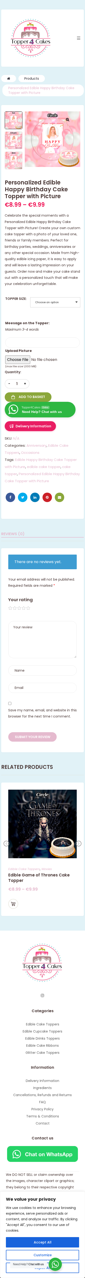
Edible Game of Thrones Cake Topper (39, 878)
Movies (47, 869)
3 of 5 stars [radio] (19, 608)
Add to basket (32, 396)
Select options (13, 904)
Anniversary (36, 445)
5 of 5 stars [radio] (28, 608)
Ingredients (42, 1087)
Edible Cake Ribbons (42, 1045)
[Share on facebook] (10, 497)
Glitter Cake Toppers (43, 1052)
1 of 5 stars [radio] (10, 608)
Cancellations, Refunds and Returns (42, 1095)
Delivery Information (42, 1080)
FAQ (42, 1102)
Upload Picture (18, 350)
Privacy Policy (42, 1109)
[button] (67, 119)
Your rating (20, 600)
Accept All (42, 1242)
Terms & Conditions (42, 1116)
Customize (43, 1255)
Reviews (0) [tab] (13, 534)
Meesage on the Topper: (27, 323)
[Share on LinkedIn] (35, 497)
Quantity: (13, 372)
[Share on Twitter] (22, 497)
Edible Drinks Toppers (42, 1038)
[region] (42, 1234)
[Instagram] (42, 995)
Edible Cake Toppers (24, 869)
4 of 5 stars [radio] (24, 608)
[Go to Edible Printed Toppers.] (8, 78)
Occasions (30, 452)
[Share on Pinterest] (47, 497)
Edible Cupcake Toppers (42, 1031)
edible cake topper (43, 466)
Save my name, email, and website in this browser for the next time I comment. (42, 713)
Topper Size (15, 298)
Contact (43, 1123)
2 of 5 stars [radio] (15, 608)
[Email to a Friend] (59, 497)
